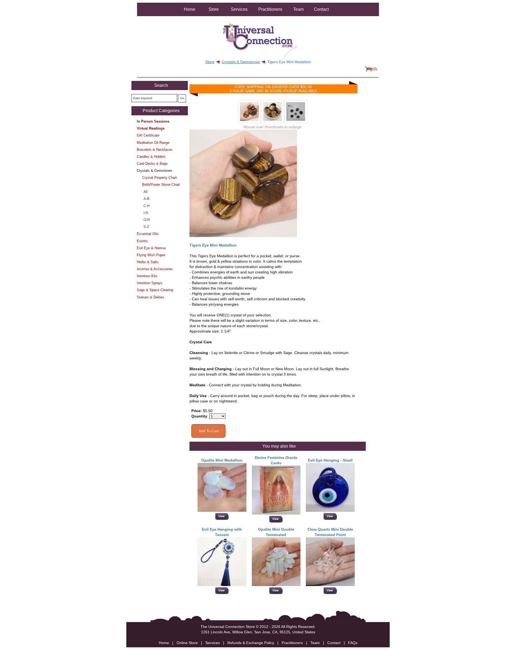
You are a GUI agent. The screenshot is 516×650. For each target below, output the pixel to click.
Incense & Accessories (155, 269)
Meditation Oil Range (153, 143)
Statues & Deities (150, 297)
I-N (146, 213)
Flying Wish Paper (151, 255)
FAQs (352, 643)
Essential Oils (148, 234)
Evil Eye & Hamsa (151, 248)
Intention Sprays (149, 283)
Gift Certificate (148, 135)
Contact (321, 9)
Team (298, 9)
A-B (146, 199)
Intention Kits (147, 276)
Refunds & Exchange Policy (250, 643)
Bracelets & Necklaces (155, 150)
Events (142, 241)
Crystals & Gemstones (241, 62)
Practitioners (270, 9)
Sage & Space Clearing (155, 290)
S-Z (146, 227)
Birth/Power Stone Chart (161, 185)
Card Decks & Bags (152, 164)
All (146, 192)
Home (189, 9)
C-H (146, 206)
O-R (147, 220)
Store (214, 9)
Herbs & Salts (148, 262)
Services (239, 9)
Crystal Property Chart (159, 178)
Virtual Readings (150, 128)
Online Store (187, 643)
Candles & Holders (151, 157)
